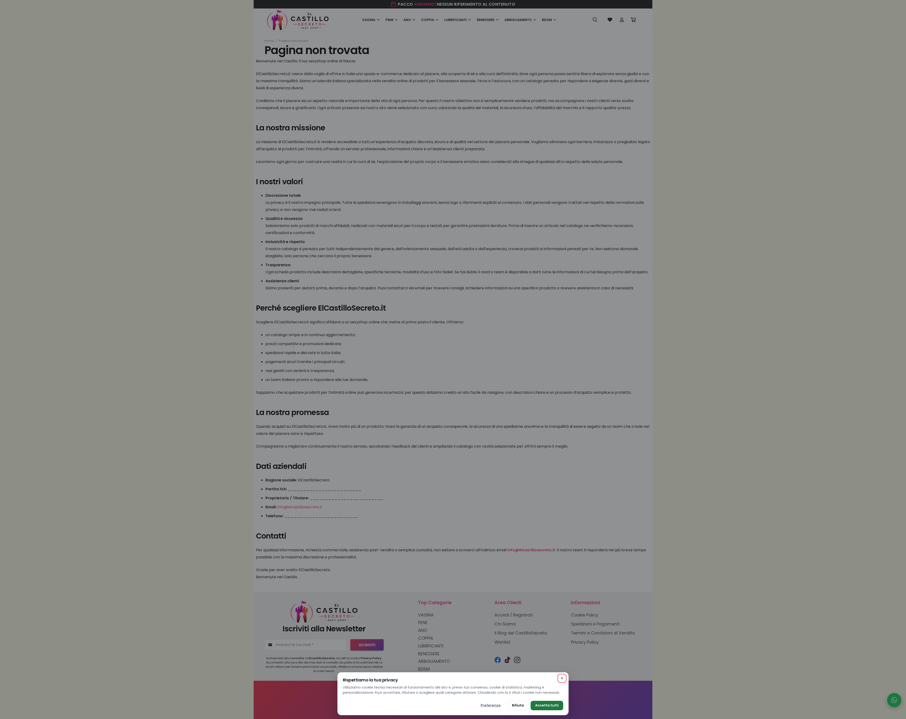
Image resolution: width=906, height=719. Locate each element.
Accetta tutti (547, 705)
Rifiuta (518, 705)
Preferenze (491, 705)
